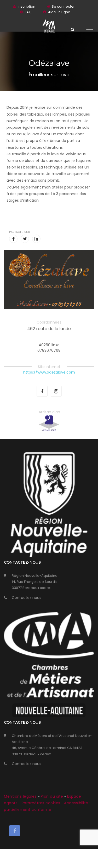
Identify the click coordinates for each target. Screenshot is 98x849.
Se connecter (63, 6)
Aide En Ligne (59, 11)
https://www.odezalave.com (49, 372)
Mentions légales (21, 796)
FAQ (28, 11)
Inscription (26, 6)
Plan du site (53, 796)
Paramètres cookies (41, 803)
